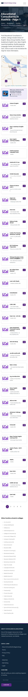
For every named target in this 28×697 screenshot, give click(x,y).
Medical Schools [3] (8, 573)
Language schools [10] (9, 567)
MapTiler (13, 85)
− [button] (3, 60)
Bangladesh (10, 23)
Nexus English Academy (13, 388)
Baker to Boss (13, 365)
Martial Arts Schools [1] (9, 570)
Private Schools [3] (8, 593)
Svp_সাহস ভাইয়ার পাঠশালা (15, 376)
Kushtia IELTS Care (14, 162)
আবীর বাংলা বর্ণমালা (13, 400)
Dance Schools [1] (8, 545)
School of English (14, 103)
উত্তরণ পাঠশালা (13, 471)
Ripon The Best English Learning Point (16, 437)
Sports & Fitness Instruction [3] (11, 607)
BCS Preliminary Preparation (14, 246)
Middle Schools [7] (8, 576)
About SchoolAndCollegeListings (11, 647)
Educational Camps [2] (9, 553)
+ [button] (3, 58)
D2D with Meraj (14, 341)
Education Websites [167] (9, 559)
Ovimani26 (12, 425)
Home (3, 23)
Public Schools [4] (8, 596)
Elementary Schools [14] (9, 562)
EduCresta (12, 209)
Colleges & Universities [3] (10, 533)
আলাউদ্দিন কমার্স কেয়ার (14, 483)
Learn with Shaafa (14, 281)
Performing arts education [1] (11, 584)
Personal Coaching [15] (9, 587)
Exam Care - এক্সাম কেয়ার (15, 316)
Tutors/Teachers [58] (8, 613)
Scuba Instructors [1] (8, 604)
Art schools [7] (7, 522)
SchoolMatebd (13, 293)
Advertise (5, 660)
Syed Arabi (12, 494)
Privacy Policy (6, 653)
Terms (4, 650)
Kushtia (18, 23)
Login (3, 666)
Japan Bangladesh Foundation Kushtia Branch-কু (15, 329)
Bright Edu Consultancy (13, 198)
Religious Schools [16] (9, 599)
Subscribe (6, 684)
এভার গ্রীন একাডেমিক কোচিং (15, 353)
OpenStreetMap (19, 85)
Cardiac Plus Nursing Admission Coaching (15, 233)
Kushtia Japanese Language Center (14, 151)
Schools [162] (7, 602)
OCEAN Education (14, 174)
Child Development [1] (9, 530)
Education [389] (7, 547)
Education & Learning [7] (9, 550)
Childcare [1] (7, 527)
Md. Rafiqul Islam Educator (14, 270)
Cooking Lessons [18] (9, 542)
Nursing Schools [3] (8, 582)
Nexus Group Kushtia (15, 115)
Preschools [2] (7, 590)
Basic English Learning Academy (14, 139)
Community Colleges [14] (9, 536)
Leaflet (8, 85)
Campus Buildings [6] (9, 525)
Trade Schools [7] (8, 610)
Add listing (5, 663)
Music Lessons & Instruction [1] (11, 579)
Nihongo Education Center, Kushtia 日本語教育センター (17, 257)
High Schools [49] (8, 565)
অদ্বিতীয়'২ (12, 459)
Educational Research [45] (10, 556)
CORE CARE (13, 304)
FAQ (3, 655)
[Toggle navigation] (24, 3)
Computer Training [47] (9, 539)
